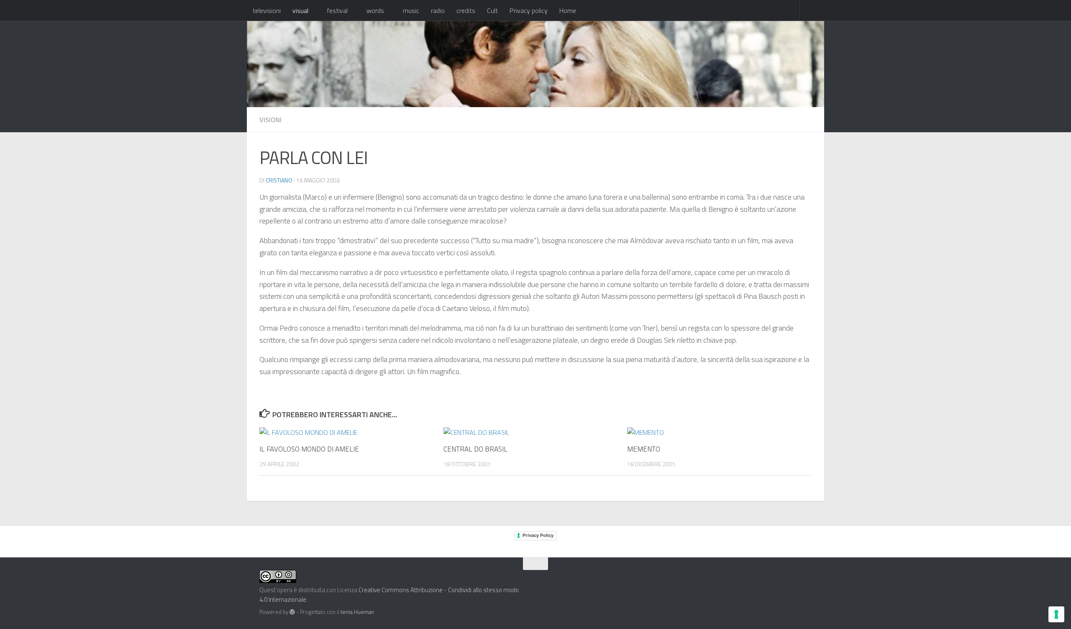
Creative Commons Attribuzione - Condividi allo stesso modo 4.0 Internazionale (389, 594)
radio (438, 10)
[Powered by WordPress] (292, 612)
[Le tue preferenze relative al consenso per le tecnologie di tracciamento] (1056, 614)
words (375, 10)
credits (465, 10)
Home (567, 10)
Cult (492, 10)
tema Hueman (357, 612)
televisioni (267, 10)
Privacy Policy (538, 535)
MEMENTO (643, 449)
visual (300, 10)
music (411, 10)
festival (337, 10)
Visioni (270, 120)
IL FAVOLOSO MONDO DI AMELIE (309, 449)
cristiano (279, 180)
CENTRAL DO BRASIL (475, 449)
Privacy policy (529, 10)
